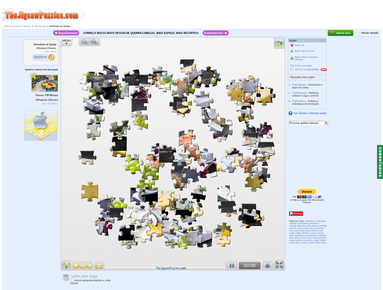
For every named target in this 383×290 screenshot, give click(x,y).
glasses (322, 238)
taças (312, 228)
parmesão (299, 230)
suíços (313, 233)
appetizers (300, 235)
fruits (315, 238)
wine (324, 242)
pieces (310, 240)
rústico (292, 233)
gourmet (320, 228)
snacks (304, 242)
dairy (291, 238)
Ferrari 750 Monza (47, 95)
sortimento (321, 221)
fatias (298, 233)
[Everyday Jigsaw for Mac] (41, 124)
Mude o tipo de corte (304, 51)
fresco (300, 228)
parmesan (301, 240)
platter (323, 240)
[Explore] (43, 57)
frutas (306, 228)
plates (317, 240)
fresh (310, 238)
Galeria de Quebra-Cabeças (17, 26)
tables (318, 242)
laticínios (302, 226)
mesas (320, 233)
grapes (292, 240)
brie (306, 223)
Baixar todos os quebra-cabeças (306, 58)
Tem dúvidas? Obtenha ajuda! (310, 113)
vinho (291, 235)
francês (292, 228)
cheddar (293, 226)
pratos (314, 230)
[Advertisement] (234, 15)
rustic (291, 242)
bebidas (323, 226)
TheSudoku (298, 101)
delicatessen (313, 226)
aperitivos (310, 221)
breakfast (321, 235)
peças (308, 230)
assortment (311, 235)
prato (320, 230)
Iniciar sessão (369, 32)
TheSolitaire (299, 84)
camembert (313, 223)
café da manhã (296, 223)
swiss (312, 242)
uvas (291, 230)
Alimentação (40, 26)
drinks (297, 238)
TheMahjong (299, 92)
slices (298, 242)
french (304, 238)
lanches (306, 233)
